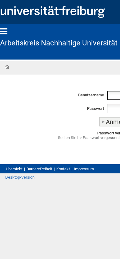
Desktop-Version (19, 177)
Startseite (7, 67)
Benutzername (91, 95)
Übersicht (14, 169)
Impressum (84, 169)
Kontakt (63, 169)
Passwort (95, 108)
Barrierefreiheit (39, 169)
